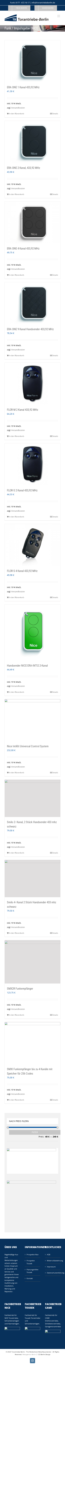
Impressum (51, 1267)
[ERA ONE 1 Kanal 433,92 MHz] (32, 61)
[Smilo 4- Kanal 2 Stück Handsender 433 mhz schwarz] (32, 878)
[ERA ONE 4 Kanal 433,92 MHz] (32, 222)
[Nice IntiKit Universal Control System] (32, 720)
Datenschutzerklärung (53, 1273)
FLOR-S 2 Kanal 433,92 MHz (22, 490)
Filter (35, 1132)
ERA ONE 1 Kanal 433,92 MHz (23, 87)
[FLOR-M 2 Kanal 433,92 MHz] (32, 384)
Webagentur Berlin (29, 1354)
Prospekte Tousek (31, 1262)
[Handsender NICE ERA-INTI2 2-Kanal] (32, 632)
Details (55, 113)
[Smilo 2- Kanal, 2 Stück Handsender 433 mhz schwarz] (32, 798)
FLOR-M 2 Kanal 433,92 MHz (22, 409)
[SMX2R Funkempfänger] (32, 961)
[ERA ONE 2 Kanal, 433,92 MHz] (32, 142)
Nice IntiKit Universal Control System (28, 746)
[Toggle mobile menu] (58, 16)
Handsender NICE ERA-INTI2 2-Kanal (27, 665)
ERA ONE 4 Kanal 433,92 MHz (23, 248)
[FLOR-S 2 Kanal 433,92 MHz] (32, 464)
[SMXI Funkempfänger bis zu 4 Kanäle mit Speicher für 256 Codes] (32, 1043)
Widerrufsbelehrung (53, 1260)
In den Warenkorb (16, 113)
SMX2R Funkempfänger (20, 988)
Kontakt (30, 1278)
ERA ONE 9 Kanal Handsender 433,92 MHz (30, 329)
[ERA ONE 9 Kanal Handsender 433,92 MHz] (32, 303)
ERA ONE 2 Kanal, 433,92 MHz (23, 168)
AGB (48, 1254)
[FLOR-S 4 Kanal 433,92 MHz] (32, 545)
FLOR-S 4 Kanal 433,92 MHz (22, 571)
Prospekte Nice (32, 1254)
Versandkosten (18, 108)
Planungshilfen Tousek (32, 1271)
